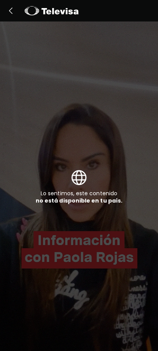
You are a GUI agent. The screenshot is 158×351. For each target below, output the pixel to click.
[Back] (10, 10)
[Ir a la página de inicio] (52, 10)
